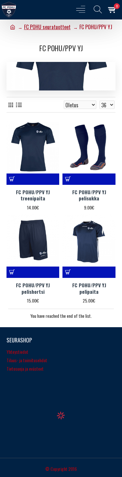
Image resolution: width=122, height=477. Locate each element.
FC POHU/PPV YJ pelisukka (89, 195)
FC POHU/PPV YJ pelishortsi (33, 288)
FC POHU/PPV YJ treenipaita (33, 195)
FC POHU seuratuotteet (47, 27)
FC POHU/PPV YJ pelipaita (89, 288)
